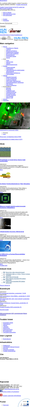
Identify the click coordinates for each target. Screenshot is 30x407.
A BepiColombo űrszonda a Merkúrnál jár (12, 231)
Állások (8, 63)
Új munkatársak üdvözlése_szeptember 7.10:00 (13, 293)
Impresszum (6, 328)
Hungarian (6, 20)
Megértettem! (3, 0)
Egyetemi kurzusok (11, 77)
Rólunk (5, 46)
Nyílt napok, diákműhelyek (13, 81)
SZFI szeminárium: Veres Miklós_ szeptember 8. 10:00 (15, 296)
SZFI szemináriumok (17, 313)
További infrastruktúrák (9, 351)
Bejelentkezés (7, 339)
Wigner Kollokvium (11, 85)
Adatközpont (6, 345)
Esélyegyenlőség (8, 329)
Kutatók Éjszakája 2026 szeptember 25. (11, 307)
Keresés (2, 23)
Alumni (8, 57)
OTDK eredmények (11, 78)
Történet (8, 49)
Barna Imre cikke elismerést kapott (15, 272)
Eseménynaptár (4, 309)
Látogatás (5, 327)
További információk (21, 4)
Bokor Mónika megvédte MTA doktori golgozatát (16, 279)
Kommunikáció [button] (7, 86)
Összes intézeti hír (5, 285)
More (1, 169)
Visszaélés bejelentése (9, 332)
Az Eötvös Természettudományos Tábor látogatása (15, 183)
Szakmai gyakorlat (11, 79)
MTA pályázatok (7, 15)
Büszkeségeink (10, 55)
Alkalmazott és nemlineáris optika (9, 130)
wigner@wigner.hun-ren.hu (11, 389)
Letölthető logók (10, 91)
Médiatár (8, 88)
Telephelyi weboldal (8, 349)
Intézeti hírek (9, 62)
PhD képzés (9, 84)
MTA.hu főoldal (7, 12)
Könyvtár (5, 348)
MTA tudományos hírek (9, 14)
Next (4, 134)
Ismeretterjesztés (10, 93)
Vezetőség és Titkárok (12, 48)
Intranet (5, 99)
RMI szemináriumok (5, 313)
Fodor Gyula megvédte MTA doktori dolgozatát (15, 282)
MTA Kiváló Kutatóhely (6, 8)
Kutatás (5, 66)
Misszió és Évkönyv (11, 51)
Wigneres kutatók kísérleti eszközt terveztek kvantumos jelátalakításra (12, 207)
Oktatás (5, 75)
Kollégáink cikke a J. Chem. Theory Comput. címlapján (18, 274)
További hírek (3, 265)
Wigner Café (9, 97)
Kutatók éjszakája (11, 95)
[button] (7, 10)
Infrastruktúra (9, 68)
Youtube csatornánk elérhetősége (11, 395)
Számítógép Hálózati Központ (11, 347)
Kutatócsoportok (10, 67)
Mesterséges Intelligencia (13, 73)
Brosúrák (8, 89)
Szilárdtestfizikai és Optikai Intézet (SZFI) (11, 139)
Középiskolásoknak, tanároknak (15, 82)
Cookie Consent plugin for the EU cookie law (12, 7)
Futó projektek (10, 74)
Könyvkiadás (9, 96)
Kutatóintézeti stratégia (12, 52)
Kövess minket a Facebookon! (10, 391)
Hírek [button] (4, 59)
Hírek (7, 60)
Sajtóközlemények (11, 92)
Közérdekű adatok (11, 56)
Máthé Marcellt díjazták (12, 277)
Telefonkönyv (6, 324)
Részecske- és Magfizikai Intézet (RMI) (10, 136)
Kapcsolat (6, 100)
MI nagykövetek (7, 331)
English (5, 19)
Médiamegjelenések (11, 64)
